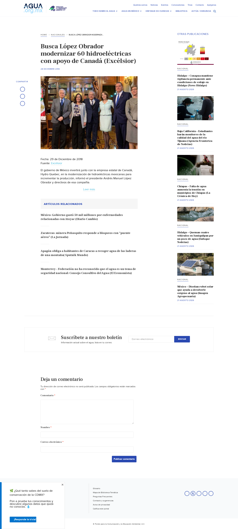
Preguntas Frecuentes (102, 496)
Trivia (190, 5)
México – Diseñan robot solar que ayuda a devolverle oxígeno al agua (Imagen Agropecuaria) (195, 291)
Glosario (96, 488)
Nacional (182, 69)
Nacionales (58, 35)
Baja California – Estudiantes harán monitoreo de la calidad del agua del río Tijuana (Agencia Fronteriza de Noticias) (195, 138)
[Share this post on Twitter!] (22, 96)
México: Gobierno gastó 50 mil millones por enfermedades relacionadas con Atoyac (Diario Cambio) (82, 217)
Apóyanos (211, 5)
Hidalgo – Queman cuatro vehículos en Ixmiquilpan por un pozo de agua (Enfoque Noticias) (195, 237)
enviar (182, 339)
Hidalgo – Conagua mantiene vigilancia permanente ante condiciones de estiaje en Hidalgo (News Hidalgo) (195, 80)
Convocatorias (177, 5)
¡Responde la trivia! (25, 519)
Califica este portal (101, 509)
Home (44, 35)
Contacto (200, 5)
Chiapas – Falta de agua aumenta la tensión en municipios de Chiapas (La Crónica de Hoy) (193, 191)
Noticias (154, 5)
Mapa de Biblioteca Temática (105, 492)
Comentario (47, 395)
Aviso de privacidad (101, 505)
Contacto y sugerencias (103, 500)
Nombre (45, 427)
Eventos (164, 5)
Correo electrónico (51, 442)
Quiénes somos (140, 5)
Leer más (89, 189)
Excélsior (56, 163)
